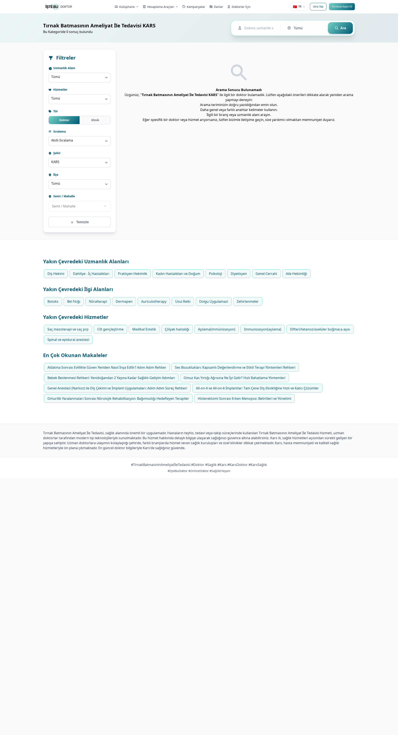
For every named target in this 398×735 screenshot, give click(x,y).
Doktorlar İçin (241, 7)
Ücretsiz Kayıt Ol (342, 6)
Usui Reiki (183, 301)
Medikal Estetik (144, 329)
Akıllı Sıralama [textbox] (62, 140)
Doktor (64, 120)
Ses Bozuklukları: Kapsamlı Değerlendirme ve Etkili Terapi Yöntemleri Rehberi (235, 367)
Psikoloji (215, 273)
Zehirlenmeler (248, 301)
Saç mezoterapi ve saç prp (68, 329)
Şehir (56, 153)
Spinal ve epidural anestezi (68, 339)
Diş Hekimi (55, 273)
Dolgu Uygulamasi (213, 301)
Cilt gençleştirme (110, 329)
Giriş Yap (318, 6)
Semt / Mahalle (63, 196)
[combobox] (79, 78)
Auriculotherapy (153, 301)
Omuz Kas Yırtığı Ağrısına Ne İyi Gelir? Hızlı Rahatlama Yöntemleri (234, 377)
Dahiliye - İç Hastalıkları (91, 273)
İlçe (55, 175)
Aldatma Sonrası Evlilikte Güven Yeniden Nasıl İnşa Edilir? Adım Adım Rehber (106, 367)
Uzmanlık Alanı (63, 68)
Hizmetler (59, 89)
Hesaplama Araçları (160, 7)
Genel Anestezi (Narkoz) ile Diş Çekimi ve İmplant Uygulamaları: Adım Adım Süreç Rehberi (117, 388)
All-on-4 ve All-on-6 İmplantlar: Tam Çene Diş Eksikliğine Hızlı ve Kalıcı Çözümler (257, 388)
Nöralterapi (98, 301)
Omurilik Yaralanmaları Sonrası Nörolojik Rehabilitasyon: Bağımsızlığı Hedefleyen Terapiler (118, 398)
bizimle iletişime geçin (246, 119)
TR (297, 6)
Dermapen (124, 301)
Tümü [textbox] (55, 76)
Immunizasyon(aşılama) (262, 329)
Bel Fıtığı (73, 301)
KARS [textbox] (55, 162)
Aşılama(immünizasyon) (216, 329)
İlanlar (218, 7)
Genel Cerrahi (266, 273)
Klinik (95, 120)
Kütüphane (127, 7)
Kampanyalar (196, 7)
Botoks (52, 301)
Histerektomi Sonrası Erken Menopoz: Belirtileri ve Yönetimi (244, 398)
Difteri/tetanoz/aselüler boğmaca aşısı (320, 329)
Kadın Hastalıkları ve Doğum (178, 273)
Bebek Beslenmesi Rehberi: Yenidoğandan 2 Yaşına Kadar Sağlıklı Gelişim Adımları (111, 377)
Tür (55, 111)
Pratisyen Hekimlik (132, 273)
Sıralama (59, 131)
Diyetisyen (239, 273)
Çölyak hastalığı (177, 329)
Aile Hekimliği (296, 273)
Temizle (82, 222)
